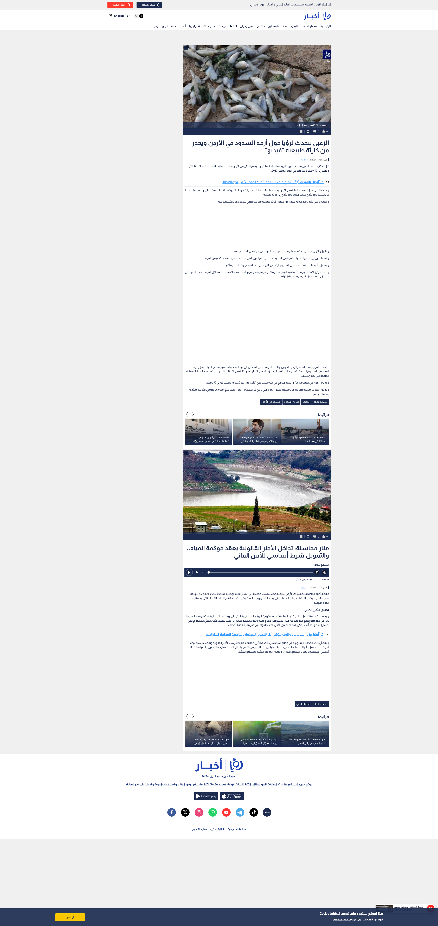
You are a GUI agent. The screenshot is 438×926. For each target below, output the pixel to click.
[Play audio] (189, 572)
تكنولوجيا (194, 26)
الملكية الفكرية (217, 829)
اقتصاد (233, 26)
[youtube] (226, 812)
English (119, 15)
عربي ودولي (246, 26)
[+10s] (324, 572)
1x (197, 572)
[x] (185, 812)
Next (187, 414)
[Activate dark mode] (139, 16)
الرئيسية (325, 26)
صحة (285, 26)
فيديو (165, 26)
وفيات (154, 26)
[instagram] (199, 812)
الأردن (294, 26)
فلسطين (273, 26)
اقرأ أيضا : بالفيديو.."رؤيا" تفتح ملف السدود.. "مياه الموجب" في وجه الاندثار (273, 182)
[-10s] (317, 572)
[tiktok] (253, 812)
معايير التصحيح (199, 829)
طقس (260, 26)
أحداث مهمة (178, 26)
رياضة (222, 26)
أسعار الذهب (309, 26)
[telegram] (240, 812)
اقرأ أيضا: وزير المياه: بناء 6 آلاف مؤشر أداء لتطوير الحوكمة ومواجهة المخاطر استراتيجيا (265, 634)
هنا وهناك (209, 26)
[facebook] (171, 812)
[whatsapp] (212, 812)
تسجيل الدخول (148, 4)
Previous (193, 414)
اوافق (70, 917)
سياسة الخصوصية (342, 919)
